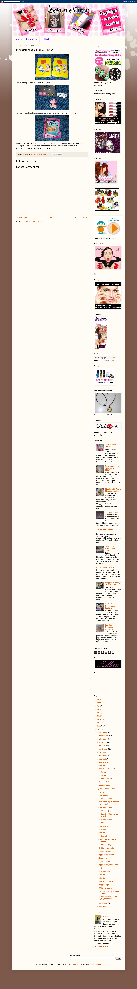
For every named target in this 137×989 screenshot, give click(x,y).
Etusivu (18, 39)
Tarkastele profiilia (101, 946)
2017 (99, 713)
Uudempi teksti (22, 217)
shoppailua (102, 858)
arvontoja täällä (104, 861)
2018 (99, 709)
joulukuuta (103, 732)
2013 (99, 726)
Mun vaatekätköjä (105, 782)
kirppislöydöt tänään (106, 855)
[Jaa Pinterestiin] (61, 154)
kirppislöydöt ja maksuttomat (109, 865)
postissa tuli (102, 829)
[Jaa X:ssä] (57, 154)
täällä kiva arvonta (105, 888)
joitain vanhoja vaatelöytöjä (108, 789)
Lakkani (45, 39)
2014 (99, 723)
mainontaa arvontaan (106, 798)
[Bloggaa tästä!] (55, 154)
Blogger (98, 964)
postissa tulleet (104, 871)
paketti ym (102, 775)
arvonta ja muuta (104, 851)
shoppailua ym (104, 885)
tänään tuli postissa (105, 778)
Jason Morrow (76, 964)
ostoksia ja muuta (105, 807)
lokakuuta (103, 739)
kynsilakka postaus (105, 881)
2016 (99, 716)
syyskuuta (103, 742)
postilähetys (103, 868)
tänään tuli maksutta (106, 848)
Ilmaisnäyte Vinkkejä (105, 529)
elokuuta (102, 746)
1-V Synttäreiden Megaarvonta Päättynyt (111, 606)
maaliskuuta (103, 762)
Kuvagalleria (31, 39)
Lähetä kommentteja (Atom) (31, 222)
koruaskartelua (104, 785)
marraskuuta (104, 736)
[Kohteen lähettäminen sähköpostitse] (53, 154)
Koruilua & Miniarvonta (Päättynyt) (109, 627)
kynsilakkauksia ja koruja (108, 768)
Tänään (101, 792)
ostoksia (101, 765)
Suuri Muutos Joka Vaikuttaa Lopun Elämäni (112, 468)
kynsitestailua (103, 826)
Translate (111, 360)
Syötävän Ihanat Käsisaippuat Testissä (111, 548)
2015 (99, 719)
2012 (99, 729)
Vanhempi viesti (81, 217)
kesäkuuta (103, 752)
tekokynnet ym (103, 795)
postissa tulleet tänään (106, 819)
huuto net (102, 772)
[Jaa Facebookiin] (59, 154)
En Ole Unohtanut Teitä (105, 568)
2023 (99, 699)
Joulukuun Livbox (112, 512)
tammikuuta (103, 906)
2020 (99, 703)
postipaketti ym (104, 836)
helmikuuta (103, 903)
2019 (99, 706)
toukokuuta (103, 756)
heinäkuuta (103, 749)
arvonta (101, 823)
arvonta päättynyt (104, 811)
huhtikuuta (103, 759)
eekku (107, 916)
